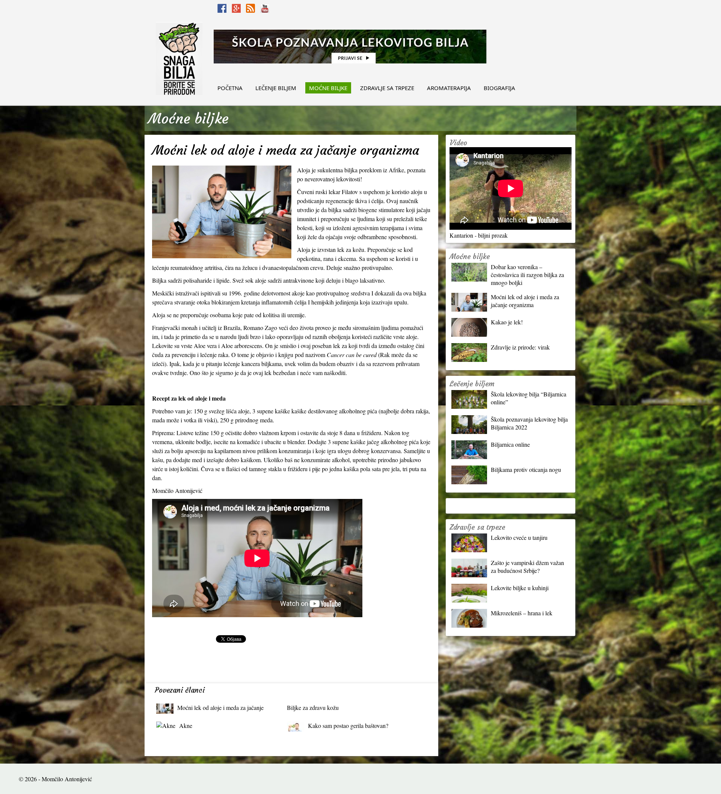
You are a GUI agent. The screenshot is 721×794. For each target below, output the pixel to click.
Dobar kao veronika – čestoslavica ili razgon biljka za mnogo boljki (527, 274)
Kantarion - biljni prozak (478, 235)
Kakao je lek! (507, 322)
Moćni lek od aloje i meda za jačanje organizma (220, 709)
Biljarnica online (510, 444)
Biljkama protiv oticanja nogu (526, 469)
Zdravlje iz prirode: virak (520, 347)
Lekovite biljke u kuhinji (520, 588)
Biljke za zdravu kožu (313, 707)
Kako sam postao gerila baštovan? (348, 725)
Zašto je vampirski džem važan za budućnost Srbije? (527, 566)
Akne (185, 725)
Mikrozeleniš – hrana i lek (521, 613)
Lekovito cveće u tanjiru (519, 537)
